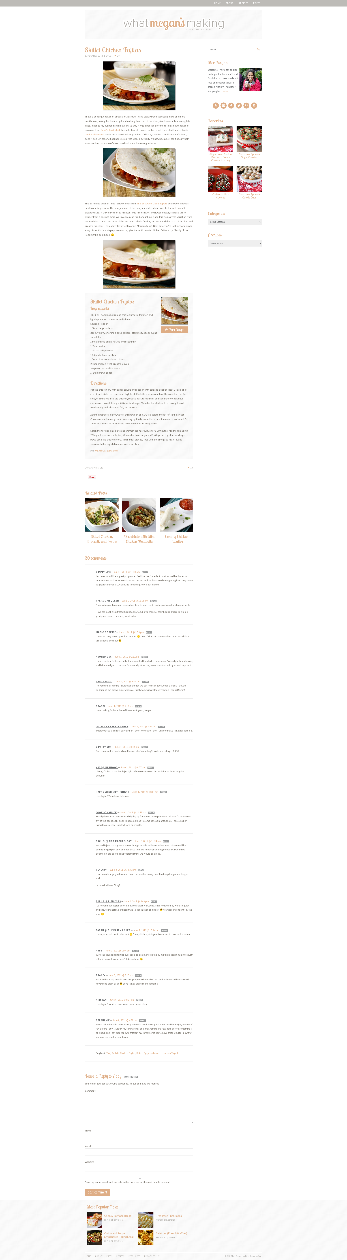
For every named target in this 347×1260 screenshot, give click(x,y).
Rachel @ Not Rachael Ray (114, 841)
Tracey (100, 975)
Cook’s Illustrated (110, 130)
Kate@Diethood (107, 767)
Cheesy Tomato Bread (117, 1216)
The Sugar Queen (107, 600)
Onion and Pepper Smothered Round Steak (119, 1234)
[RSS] (215, 105)
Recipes (243, 3)
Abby (99, 950)
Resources (134, 1256)
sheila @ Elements (108, 901)
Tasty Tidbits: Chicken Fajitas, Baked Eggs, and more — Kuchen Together (143, 1053)
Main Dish (99, 467)
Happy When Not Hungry (112, 791)
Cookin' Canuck (106, 812)
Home (217, 3)
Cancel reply (130, 1077)
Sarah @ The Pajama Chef (113, 930)
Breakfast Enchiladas (169, 1216)
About (230, 3)
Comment (90, 1090)
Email (88, 1146)
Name (89, 1130)
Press (256, 3)
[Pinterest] (246, 105)
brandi (100, 706)
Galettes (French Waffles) (171, 1233)
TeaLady (101, 869)
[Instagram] (254, 105)
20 (118, 55)
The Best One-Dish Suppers (152, 203)
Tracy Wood (104, 681)
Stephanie (103, 1020)
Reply (145, 572)
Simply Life (103, 572)
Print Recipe (176, 330)
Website (89, 1161)
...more (224, 91)
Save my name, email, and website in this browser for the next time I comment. (127, 1182)
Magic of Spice (106, 632)
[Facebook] (231, 105)
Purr (260, 1256)
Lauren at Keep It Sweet (112, 726)
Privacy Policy (152, 1256)
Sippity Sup (104, 746)
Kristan (101, 999)
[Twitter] (238, 105)
